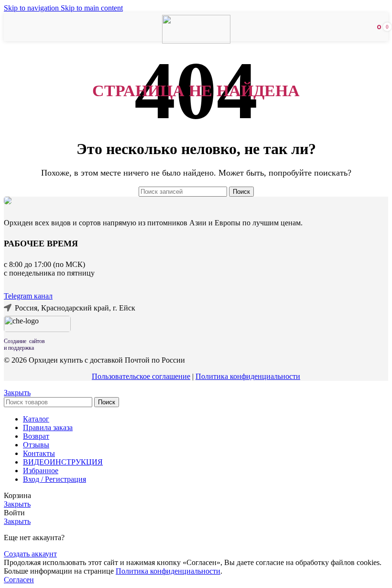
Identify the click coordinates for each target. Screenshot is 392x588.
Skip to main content (92, 8)
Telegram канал (28, 296)
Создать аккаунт (30, 554)
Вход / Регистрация (54, 479)
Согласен (19, 580)
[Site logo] (196, 41)
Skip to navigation (32, 8)
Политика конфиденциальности (248, 376)
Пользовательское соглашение (141, 376)
